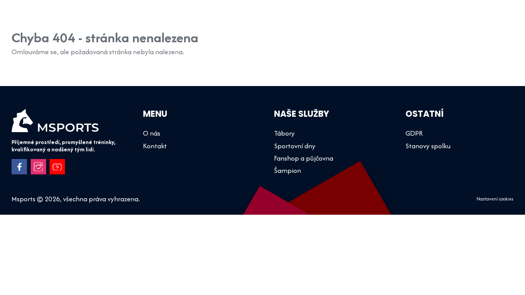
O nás (410, 19)
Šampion (209, 19)
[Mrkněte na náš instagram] (38, 166)
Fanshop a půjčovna (356, 19)
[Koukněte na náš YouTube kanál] (57, 166)
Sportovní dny (292, 19)
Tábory (246, 19)
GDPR (414, 133)
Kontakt (494, 19)
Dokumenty (450, 19)
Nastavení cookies (495, 199)
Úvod (173, 19)
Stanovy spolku (427, 146)
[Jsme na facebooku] (19, 166)
